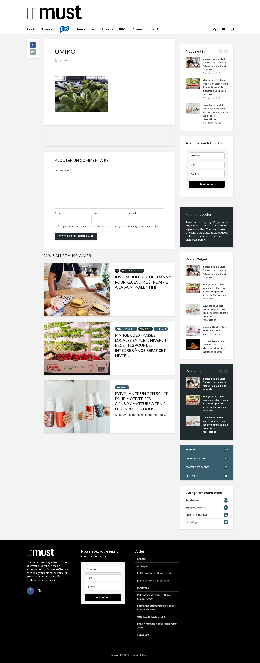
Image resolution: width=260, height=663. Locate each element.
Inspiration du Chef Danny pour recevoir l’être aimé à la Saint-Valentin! (143, 282)
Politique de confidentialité (154, 573)
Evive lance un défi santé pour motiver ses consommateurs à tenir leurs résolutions (141, 401)
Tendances (161, 329)
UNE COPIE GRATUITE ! (151, 616)
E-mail (95, 213)
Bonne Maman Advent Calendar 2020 (157, 625)
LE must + (106, 29)
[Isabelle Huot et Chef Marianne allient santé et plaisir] (193, 330)
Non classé (145, 329)
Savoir (30, 29)
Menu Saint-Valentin (132, 270)
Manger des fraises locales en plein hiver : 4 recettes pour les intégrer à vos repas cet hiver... (140, 345)
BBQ (122, 29)
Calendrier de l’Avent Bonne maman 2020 (154, 596)
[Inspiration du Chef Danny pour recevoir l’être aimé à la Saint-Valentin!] (77, 289)
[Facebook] (30, 591)
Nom (58, 213)
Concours (143, 634)
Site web (132, 213)
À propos (142, 566)
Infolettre (143, 587)
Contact (141, 558)
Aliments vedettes (126, 329)
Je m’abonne (85, 29)
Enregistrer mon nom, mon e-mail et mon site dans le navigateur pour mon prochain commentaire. (109, 226)
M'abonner (207, 184)
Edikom (144, 654)
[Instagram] (39, 591)
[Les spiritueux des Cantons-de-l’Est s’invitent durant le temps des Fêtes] (193, 344)
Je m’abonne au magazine (153, 580)
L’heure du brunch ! (145, 29)
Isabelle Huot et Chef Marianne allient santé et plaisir (215, 330)
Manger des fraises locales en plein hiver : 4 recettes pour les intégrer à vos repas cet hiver (215, 87)
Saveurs (46, 29)
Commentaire (63, 170)
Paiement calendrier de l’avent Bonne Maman (156, 607)
